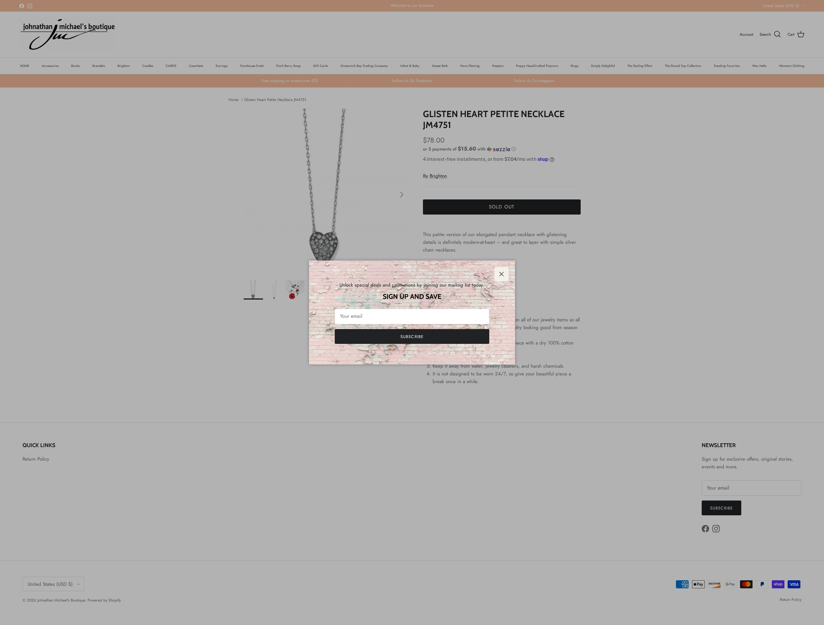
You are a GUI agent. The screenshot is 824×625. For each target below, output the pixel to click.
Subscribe (411, 337)
